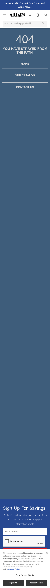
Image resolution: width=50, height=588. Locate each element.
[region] (25, 568)
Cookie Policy (14, 569)
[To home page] (17, 15)
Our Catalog (25, 75)
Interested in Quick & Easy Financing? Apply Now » (25, 5)
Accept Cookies (36, 583)
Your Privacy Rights (25, 575)
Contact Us (25, 87)
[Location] (30, 15)
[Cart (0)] (45, 15)
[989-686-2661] (37, 15)
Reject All (13, 583)
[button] (4, 15)
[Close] (47, 553)
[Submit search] (43, 23)
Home (25, 63)
